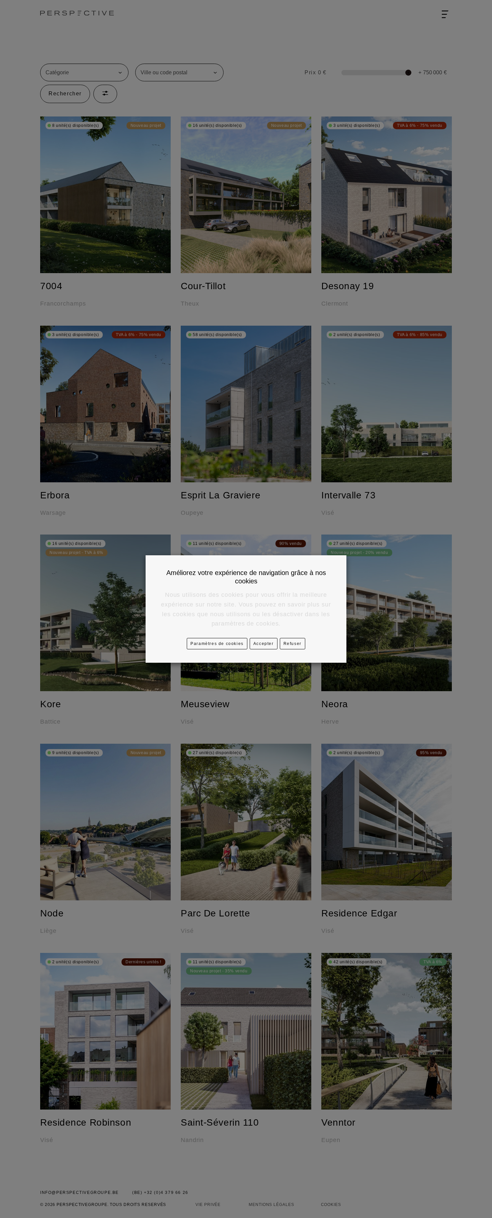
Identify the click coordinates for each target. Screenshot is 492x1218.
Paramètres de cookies (217, 643)
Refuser (292, 643)
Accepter (263, 643)
